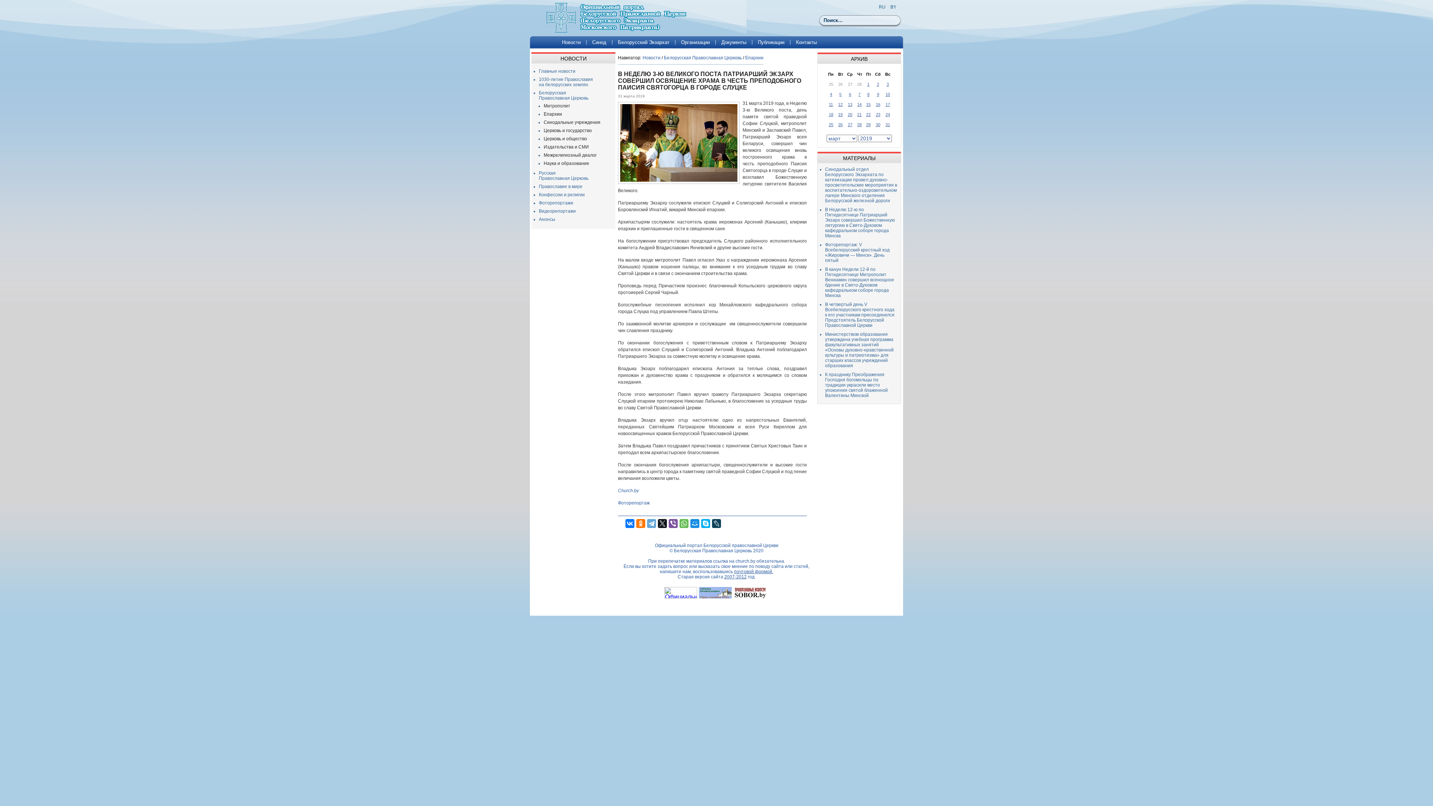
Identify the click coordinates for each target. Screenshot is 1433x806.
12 (840, 104)
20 (850, 114)
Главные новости (557, 71)
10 (888, 94)
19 (840, 114)
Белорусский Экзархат (643, 42)
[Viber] (673, 523)
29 (868, 124)
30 (878, 124)
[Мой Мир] (694, 523)
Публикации (771, 42)
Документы (733, 42)
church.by (745, 561)
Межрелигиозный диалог (570, 155)
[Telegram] (651, 523)
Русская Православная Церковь (564, 176)
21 (859, 114)
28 (859, 124)
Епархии (553, 114)
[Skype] (705, 523)
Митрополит (557, 106)
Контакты (806, 42)
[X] (662, 523)
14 (859, 104)
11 (831, 104)
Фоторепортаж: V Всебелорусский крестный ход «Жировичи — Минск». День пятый (857, 252)
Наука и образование (566, 163)
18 (831, 114)
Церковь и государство (568, 130)
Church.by (628, 490)
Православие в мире (561, 186)
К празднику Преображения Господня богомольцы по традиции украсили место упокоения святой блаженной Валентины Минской (856, 385)
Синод (599, 42)
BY (893, 7)
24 (888, 114)
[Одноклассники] (640, 523)
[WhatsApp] (684, 523)
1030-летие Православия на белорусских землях (566, 82)
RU (882, 7)
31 (888, 124)
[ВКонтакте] (629, 523)
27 (850, 124)
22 (868, 114)
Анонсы (547, 219)
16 (878, 104)
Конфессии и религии (562, 194)
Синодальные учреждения (572, 122)
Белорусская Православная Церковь (564, 95)
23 (878, 114)
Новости (571, 42)
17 (888, 104)
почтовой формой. (753, 571)
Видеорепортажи (557, 211)
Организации (695, 42)
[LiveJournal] (716, 523)
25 (831, 124)
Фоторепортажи (556, 203)
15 (868, 104)
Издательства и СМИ (566, 147)
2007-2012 (735, 576)
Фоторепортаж (634, 503)
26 (840, 124)
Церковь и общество (565, 138)
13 (850, 104)
